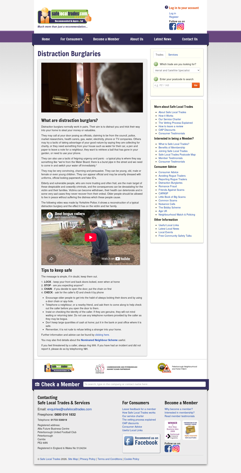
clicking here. (102, 334)
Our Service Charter (170, 119)
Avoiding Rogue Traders (172, 175)
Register (174, 17)
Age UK (163, 211)
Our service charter (133, 416)
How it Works (166, 115)
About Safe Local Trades (172, 112)
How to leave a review (171, 126)
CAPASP (163, 193)
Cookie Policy (131, 459)
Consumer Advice (168, 172)
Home (46, 39)
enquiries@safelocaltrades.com (69, 409)
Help (166, 7)
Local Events (166, 232)
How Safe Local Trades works (138, 412)
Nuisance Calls (167, 204)
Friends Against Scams (171, 189)
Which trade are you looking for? (175, 64)
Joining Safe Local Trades (173, 151)
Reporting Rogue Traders (173, 179)
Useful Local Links (169, 225)
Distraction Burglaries (170, 182)
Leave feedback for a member (139, 409)
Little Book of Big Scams (172, 197)
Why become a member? (179, 409)
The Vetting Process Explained (176, 122)
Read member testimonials (180, 416)
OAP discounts (130, 423)
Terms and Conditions (110, 459)
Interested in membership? (180, 412)
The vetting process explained (139, 419)
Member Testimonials (171, 158)
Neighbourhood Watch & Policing (177, 214)
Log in (172, 13)
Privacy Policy (87, 459)
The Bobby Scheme (170, 207)
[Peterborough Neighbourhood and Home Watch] (177, 368)
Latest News (162, 39)
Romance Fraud (168, 186)
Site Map (73, 459)
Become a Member (106, 39)
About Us (136, 39)
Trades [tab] (159, 54)
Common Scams (168, 200)
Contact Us (190, 39)
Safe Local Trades (50, 459)
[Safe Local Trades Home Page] (65, 15)
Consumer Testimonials (172, 133)
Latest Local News (169, 228)
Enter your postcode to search (174, 79)
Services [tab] (173, 54)
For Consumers (71, 39)
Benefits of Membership (172, 147)
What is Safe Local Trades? (174, 144)
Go (195, 85)
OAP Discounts (167, 129)
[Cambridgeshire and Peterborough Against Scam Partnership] (116, 368)
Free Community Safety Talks (175, 235)
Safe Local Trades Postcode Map (177, 154)
